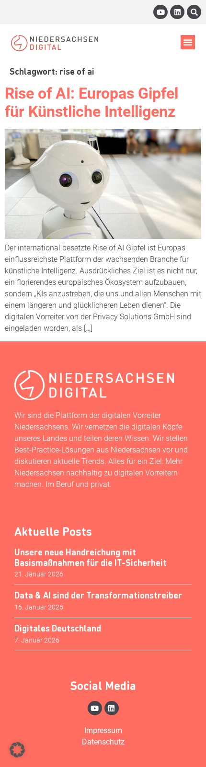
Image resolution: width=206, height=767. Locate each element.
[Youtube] (160, 12)
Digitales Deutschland (57, 627)
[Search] (194, 12)
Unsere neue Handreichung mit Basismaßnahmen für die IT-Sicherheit (90, 557)
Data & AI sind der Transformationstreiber (98, 594)
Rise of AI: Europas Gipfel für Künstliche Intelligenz (91, 102)
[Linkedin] (177, 12)
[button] (188, 42)
